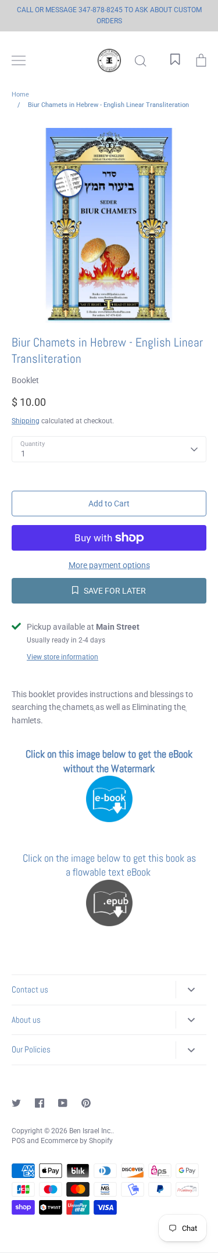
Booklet (25, 380)
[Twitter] (16, 1103)
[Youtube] (62, 1103)
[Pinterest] (86, 1103)
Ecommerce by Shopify (77, 1141)
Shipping (26, 421)
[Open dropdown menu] (191, 989)
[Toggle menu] (18, 60)
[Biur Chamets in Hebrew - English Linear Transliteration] (109, 818)
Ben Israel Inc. (90, 1131)
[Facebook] (39, 1103)
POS (18, 1141)
